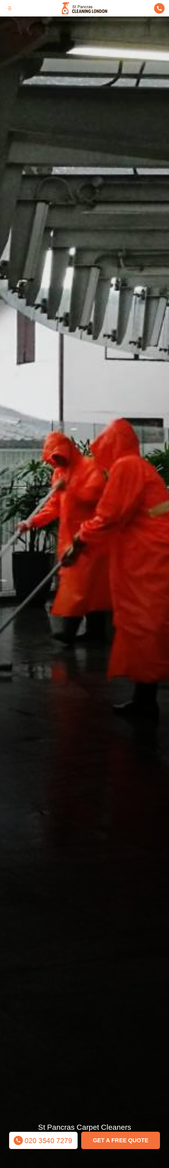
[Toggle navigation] (9, 8)
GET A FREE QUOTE (120, 1140)
